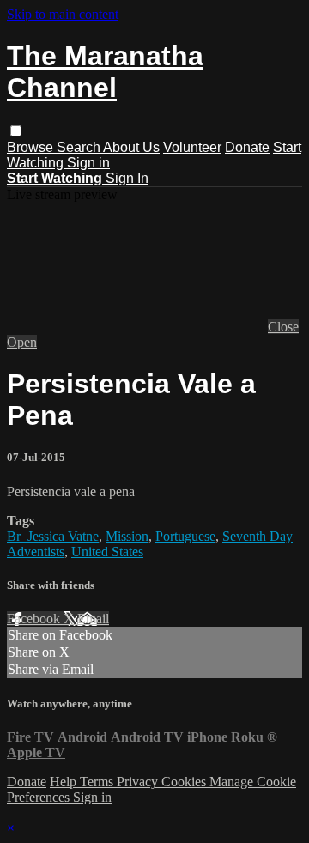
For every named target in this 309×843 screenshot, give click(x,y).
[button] (15, 130)
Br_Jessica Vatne (53, 536)
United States (107, 551)
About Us (131, 147)
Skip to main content (62, 14)
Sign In (127, 178)
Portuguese (185, 536)
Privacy (139, 781)
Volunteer (192, 147)
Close (283, 326)
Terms (98, 781)
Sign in (88, 162)
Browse (32, 147)
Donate (247, 147)
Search (80, 147)
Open (22, 342)
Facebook (35, 618)
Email (93, 618)
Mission (127, 536)
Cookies (185, 781)
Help (65, 781)
